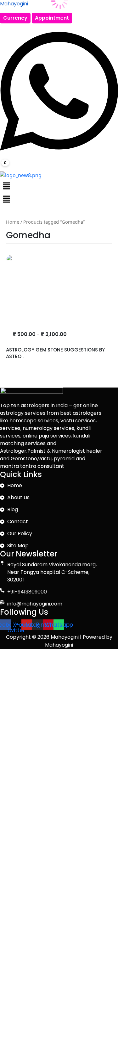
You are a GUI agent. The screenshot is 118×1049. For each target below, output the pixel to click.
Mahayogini (14, 3)
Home (12, 222)
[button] (59, 185)
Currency (15, 18)
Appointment (52, 18)
